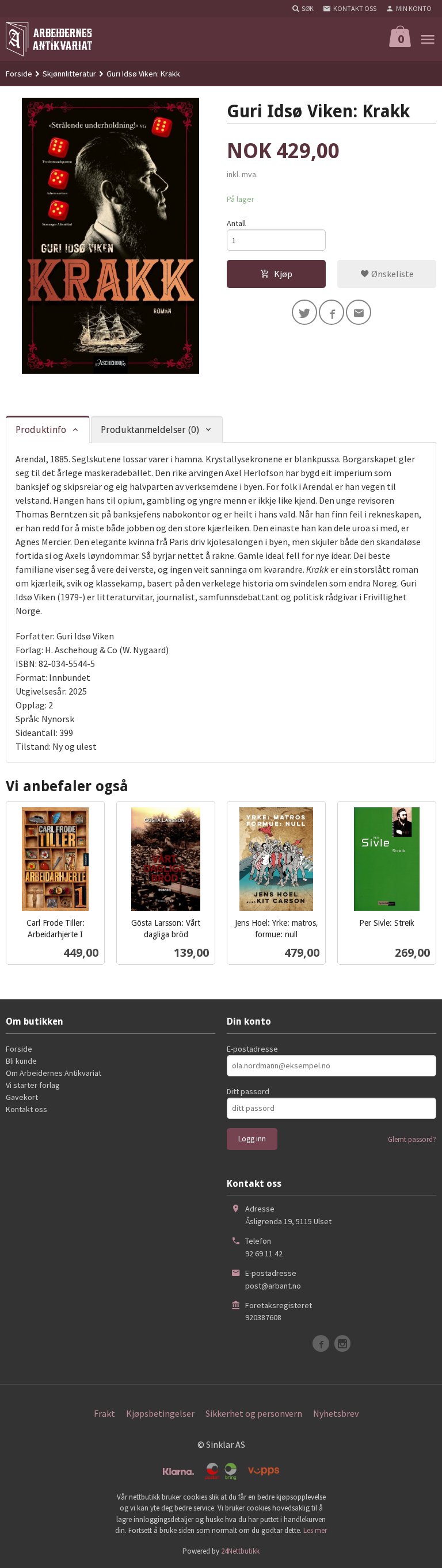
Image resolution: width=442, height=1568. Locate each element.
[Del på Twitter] (304, 312)
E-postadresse (252, 1049)
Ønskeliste (391, 273)
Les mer (315, 1530)
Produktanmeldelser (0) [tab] (150, 429)
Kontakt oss (26, 1109)
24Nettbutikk (240, 1551)
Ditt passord (248, 1091)
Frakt (104, 1413)
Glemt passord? (412, 1139)
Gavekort (22, 1097)
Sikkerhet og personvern (253, 1413)
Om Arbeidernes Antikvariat (53, 1073)
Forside (19, 73)
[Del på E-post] (358, 312)
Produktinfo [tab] (41, 429)
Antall (236, 223)
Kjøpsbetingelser (160, 1413)
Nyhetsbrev (336, 1413)
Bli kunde (21, 1061)
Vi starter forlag (33, 1085)
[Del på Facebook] (331, 312)
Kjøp (283, 273)
